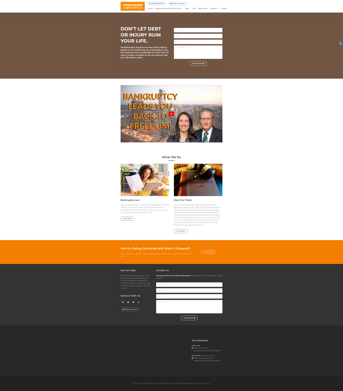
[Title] (128, 302)
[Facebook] (123, 302)
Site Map (196, 383)
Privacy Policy (205, 383)
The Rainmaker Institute (185, 383)
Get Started (197, 63)
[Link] (133, 6)
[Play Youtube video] (171, 113)
